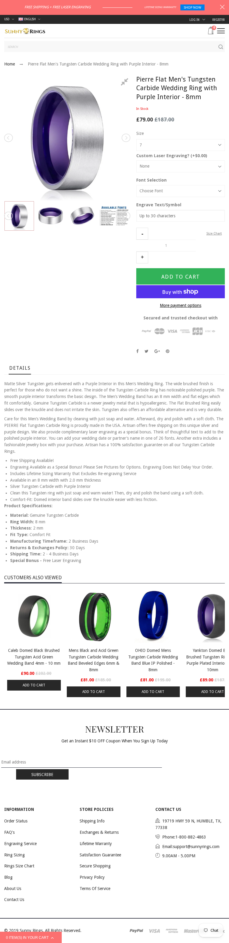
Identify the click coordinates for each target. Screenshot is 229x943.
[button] (142, 234)
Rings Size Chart (19, 866)
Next (125, 138)
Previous (9, 138)
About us (12, 888)
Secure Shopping (95, 866)
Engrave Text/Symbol (158, 204)
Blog (8, 877)
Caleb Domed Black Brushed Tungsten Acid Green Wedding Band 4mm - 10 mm (34, 657)
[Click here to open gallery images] (125, 83)
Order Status (15, 821)
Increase (142, 257)
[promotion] (222, 7)
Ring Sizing (14, 855)
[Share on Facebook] (137, 351)
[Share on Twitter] (146, 351)
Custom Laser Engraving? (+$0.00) (171, 155)
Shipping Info (92, 821)
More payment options (180, 305)
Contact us (14, 899)
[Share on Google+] (157, 351)
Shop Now (192, 8)
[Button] (221, 31)
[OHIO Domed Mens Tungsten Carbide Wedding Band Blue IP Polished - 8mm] (153, 616)
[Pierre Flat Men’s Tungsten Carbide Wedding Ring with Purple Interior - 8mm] (19, 216)
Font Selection (151, 180)
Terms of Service (95, 888)
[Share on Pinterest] (167, 351)
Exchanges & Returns (99, 832)
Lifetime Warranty (96, 843)
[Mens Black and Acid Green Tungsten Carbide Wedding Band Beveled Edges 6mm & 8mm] (93, 616)
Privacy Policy (92, 877)
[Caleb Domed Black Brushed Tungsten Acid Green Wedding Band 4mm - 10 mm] (34, 616)
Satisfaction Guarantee (100, 855)
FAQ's (9, 832)
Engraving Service (20, 843)
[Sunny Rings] (25, 30)
